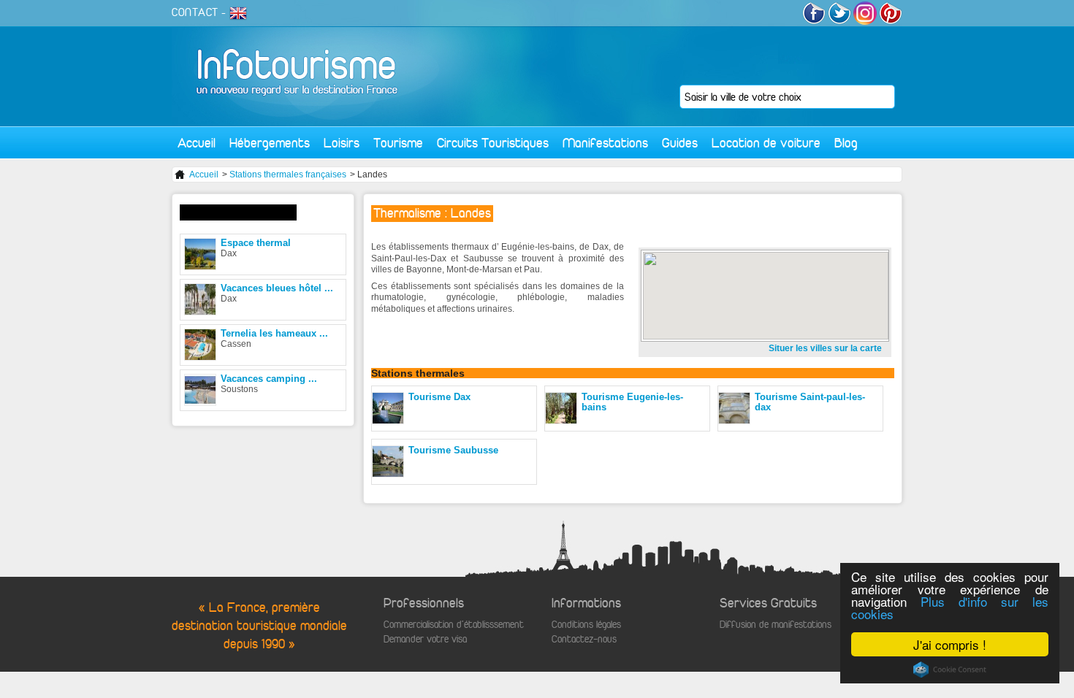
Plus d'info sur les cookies (949, 607)
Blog (846, 142)
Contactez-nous (584, 639)
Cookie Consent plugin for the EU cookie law (949, 669)
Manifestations (605, 142)
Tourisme (398, 142)
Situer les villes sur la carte (825, 348)
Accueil (197, 142)
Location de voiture (766, 142)
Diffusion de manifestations (775, 624)
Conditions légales (586, 624)
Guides (680, 142)
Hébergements (269, 142)
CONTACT (195, 12)
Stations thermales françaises (287, 174)
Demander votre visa (425, 639)
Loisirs (341, 142)
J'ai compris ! (949, 644)
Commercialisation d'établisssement (454, 624)
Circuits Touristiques (493, 142)
